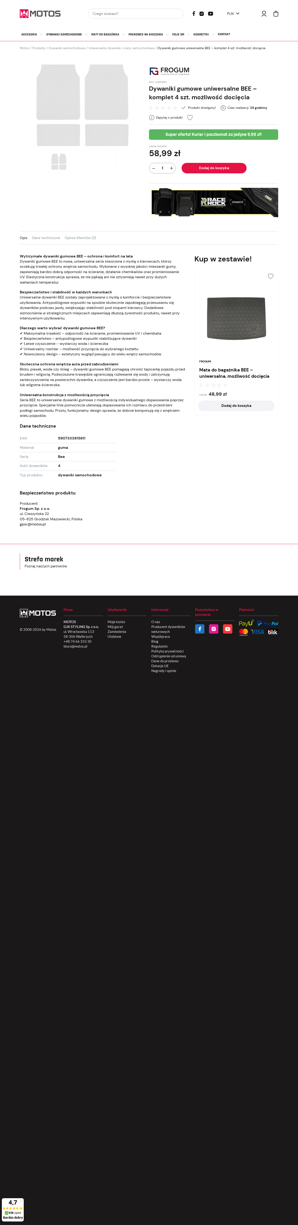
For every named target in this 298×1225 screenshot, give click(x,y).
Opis (23, 238)
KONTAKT (224, 34)
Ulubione (114, 636)
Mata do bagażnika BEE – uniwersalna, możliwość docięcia (234, 373)
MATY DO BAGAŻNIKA (105, 34)
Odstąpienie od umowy (168, 656)
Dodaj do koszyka (214, 168)
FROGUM (205, 361)
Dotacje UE (160, 666)
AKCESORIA (29, 34)
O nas (155, 622)
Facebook (194, 13)
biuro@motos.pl (75, 646)
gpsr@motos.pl (33, 524)
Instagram (202, 13)
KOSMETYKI (201, 34)
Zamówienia (117, 631)
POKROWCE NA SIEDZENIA (146, 34)
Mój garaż (115, 627)
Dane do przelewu (165, 661)
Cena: (203, 394)
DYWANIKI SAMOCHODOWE (64, 34)
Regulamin (159, 646)
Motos (24, 48)
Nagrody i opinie (163, 671)
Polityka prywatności (167, 651)
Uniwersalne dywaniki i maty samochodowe (121, 48)
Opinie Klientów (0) (80, 238)
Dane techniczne (46, 238)
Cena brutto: (158, 146)
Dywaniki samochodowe (67, 48)
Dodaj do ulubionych (190, 117)
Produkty (39, 48)
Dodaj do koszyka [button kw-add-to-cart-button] (236, 405)
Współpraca (160, 636)
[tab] (26, 237)
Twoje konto (264, 14)
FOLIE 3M (178, 34)
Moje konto (116, 622)
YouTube (210, 13)
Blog (154, 641)
